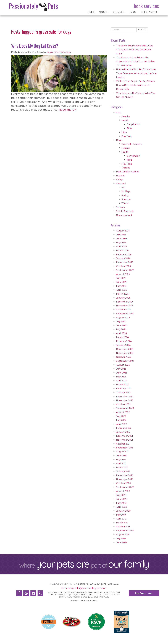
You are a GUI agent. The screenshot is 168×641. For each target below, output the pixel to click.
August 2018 (122, 534)
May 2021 (121, 459)
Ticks (129, 128)
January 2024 (123, 345)
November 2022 (124, 400)
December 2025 (124, 262)
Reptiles (120, 175)
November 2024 (124, 305)
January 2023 (123, 392)
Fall (123, 187)
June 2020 (121, 499)
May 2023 (121, 376)
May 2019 (121, 514)
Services (119, 12)
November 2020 (124, 479)
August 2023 (123, 365)
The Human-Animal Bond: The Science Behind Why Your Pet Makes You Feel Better (135, 61)
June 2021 (121, 455)
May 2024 (121, 329)
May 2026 (121, 242)
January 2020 (123, 510)
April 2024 (121, 333)
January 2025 (123, 297)
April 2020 (121, 507)
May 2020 (121, 503)
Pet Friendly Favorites (127, 171)
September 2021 (124, 447)
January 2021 (123, 471)
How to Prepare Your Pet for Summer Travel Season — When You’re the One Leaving (136, 73)
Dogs (119, 140)
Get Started (149, 12)
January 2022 (123, 432)
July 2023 (121, 368)
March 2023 (122, 384)
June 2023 (121, 372)
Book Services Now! (143, 593)
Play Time (126, 136)
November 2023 (124, 353)
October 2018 (123, 526)
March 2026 (122, 250)
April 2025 (121, 290)
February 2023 (124, 388)
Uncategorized (124, 215)
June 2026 (121, 238)
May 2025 (121, 286)
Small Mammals (125, 211)
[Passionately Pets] (33, 7)
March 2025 (122, 293)
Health (125, 120)
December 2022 (124, 396)
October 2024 (123, 309)
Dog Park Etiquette (131, 144)
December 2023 (124, 349)
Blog (133, 12)
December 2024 (124, 301)
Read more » (67, 109)
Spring (125, 195)
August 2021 (122, 451)
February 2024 (124, 341)
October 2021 (123, 443)
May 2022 (121, 420)
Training (125, 167)
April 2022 (121, 424)
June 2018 (121, 542)
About (103, 12)
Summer (126, 199)
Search (142, 30)
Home (91, 12)
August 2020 (123, 491)
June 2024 (121, 325)
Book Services (146, 5)
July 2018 (121, 538)
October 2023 (123, 357)
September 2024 (125, 313)
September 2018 (125, 530)
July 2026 (121, 234)
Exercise (125, 116)
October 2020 (123, 483)
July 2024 (121, 321)
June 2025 (121, 282)
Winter (125, 203)
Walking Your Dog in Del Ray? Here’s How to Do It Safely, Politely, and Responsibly (135, 85)
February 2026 (123, 254)
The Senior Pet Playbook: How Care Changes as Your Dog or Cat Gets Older (134, 49)
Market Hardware (100, 597)
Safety (119, 179)
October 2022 (123, 404)
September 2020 (125, 487)
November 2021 (124, 439)
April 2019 (121, 518)
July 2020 (121, 495)
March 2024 (122, 337)
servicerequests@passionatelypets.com (84, 588)
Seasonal (121, 183)
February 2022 (124, 428)
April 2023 (121, 380)
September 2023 (125, 361)
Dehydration (133, 124)
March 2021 (122, 467)
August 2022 (123, 412)
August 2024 (123, 317)
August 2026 (123, 230)
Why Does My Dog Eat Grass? (34, 45)
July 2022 (121, 416)
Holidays (125, 191)
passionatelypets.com (59, 52)
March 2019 (122, 522)
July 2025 (121, 278)
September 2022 (125, 408)
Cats (118, 112)
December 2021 (124, 436)
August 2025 (123, 274)
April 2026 (121, 246)
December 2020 (124, 475)
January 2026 (123, 258)
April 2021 (121, 463)
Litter (124, 132)
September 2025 (125, 270)
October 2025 (123, 266)
